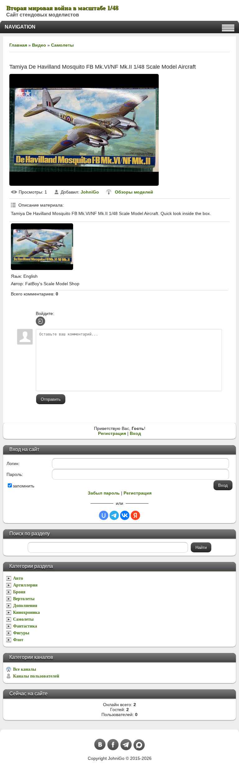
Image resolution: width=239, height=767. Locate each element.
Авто (18, 578)
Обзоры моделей (134, 191)
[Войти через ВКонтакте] (124, 515)
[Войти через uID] (103, 515)
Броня (19, 592)
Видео (39, 45)
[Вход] (40, 321)
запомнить (23, 485)
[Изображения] (42, 246)
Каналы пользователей (36, 676)
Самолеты (62, 45)
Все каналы (24, 669)
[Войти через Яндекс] (135, 515)
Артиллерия (25, 585)
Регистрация (112, 433)
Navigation (20, 27)
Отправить (51, 399)
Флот (18, 639)
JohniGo (90, 191)
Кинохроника (26, 612)
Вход (135, 433)
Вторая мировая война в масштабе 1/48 (62, 7)
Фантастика (25, 626)
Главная (18, 45)
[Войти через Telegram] (114, 515)
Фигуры (21, 633)
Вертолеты (24, 598)
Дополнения (25, 605)
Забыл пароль (104, 493)
